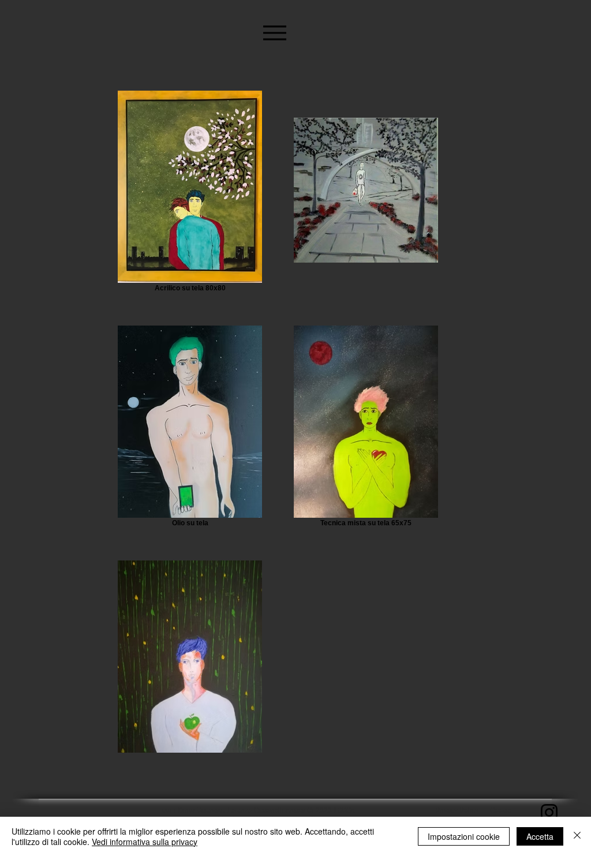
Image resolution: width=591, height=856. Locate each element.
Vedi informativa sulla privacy (144, 841)
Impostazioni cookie (464, 836)
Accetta (539, 836)
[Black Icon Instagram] (549, 812)
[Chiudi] (577, 836)
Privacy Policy (457, 811)
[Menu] (274, 32)
